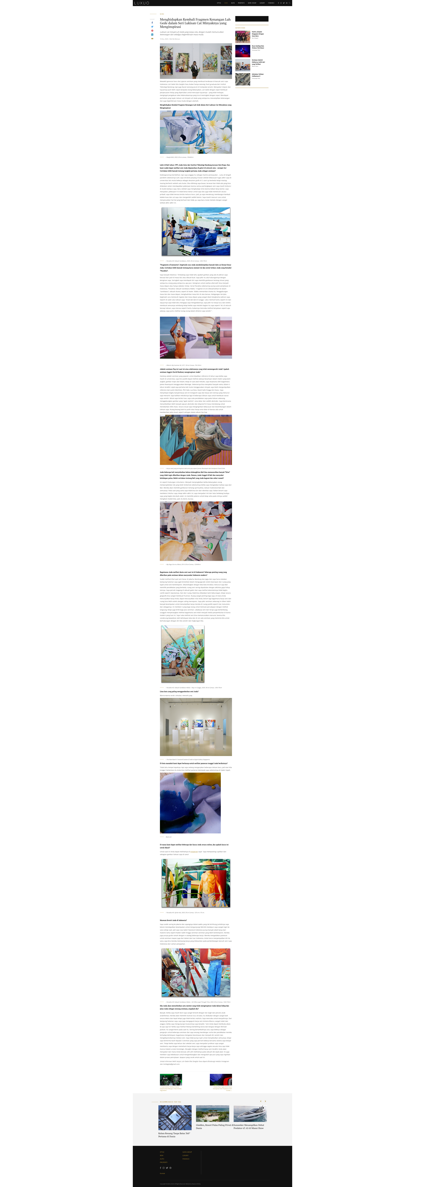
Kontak (162, 1173)
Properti (241, 3)
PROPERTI (163, 1162)
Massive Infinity (196, 1184)
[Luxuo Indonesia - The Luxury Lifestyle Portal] (142, 3)
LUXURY (185, 1155)
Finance (271, 3)
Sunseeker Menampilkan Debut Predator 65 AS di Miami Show (249, 1127)
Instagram (194, 852)
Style (219, 3)
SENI (161, 1155)
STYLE (162, 1152)
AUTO (162, 1159)
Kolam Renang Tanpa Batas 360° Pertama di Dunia (174, 1135)
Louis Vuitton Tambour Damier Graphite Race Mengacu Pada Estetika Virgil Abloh (170, 1088)
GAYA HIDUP (187, 1152)
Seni (226, 3)
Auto (233, 3)
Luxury (262, 3)
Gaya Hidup (252, 3)
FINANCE (186, 1159)
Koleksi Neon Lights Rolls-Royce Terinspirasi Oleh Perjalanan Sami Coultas (222, 1088)
